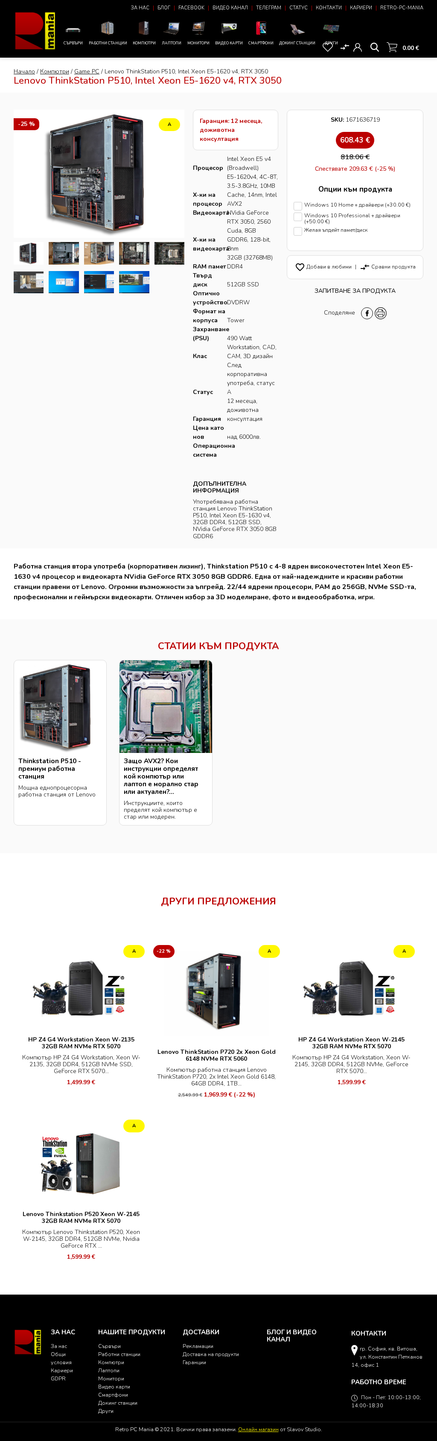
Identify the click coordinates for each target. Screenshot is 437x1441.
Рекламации (198, 1346)
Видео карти (229, 43)
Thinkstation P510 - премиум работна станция (49, 768)
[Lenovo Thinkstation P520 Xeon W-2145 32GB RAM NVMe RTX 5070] (81, 1162)
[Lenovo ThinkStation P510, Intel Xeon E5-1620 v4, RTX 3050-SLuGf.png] (64, 282)
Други (331, 43)
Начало (24, 71)
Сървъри (73, 43)
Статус (298, 8)
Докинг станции (297, 43)
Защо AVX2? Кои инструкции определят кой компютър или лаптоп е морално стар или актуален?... (161, 776)
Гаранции (194, 1362)
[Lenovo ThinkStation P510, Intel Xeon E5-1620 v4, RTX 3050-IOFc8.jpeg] (134, 253)
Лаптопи (171, 43)
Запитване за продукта (355, 291)
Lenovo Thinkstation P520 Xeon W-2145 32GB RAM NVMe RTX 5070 (81, 1217)
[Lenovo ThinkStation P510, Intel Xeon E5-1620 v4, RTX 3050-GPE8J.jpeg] (99, 253)
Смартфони (261, 43)
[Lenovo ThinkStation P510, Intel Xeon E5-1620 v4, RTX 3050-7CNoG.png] (134, 282)
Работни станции (108, 43)
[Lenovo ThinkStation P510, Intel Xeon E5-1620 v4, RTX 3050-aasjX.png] (29, 282)
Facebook (191, 8)
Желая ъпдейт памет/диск (336, 230)
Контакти (329, 8)
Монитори (198, 43)
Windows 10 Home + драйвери (357, 205)
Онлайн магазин (258, 1429)
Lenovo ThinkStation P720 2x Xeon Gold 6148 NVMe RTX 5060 (216, 1055)
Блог (163, 8)
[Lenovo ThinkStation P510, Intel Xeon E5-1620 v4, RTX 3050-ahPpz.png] (99, 282)
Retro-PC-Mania (401, 8)
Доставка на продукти (211, 1354)
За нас (140, 8)
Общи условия (61, 1358)
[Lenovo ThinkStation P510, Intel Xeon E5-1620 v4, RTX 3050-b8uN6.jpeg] (169, 253)
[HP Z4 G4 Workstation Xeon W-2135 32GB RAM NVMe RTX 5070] (81, 987)
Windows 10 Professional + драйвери (352, 219)
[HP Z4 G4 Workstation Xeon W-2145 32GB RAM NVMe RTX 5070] (352, 987)
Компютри (144, 43)
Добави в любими (323, 266)
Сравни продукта (388, 266)
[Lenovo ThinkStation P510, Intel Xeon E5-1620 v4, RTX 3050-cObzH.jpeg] (64, 253)
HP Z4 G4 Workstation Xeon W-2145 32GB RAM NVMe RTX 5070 (351, 1043)
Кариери (361, 8)
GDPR (58, 1378)
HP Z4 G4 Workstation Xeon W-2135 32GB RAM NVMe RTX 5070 (81, 1043)
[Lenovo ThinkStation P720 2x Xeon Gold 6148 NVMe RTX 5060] (216, 993)
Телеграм (268, 8)
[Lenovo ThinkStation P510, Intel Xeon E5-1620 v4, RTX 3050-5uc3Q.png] (29, 253)
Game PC (86, 71)
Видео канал (230, 8)
